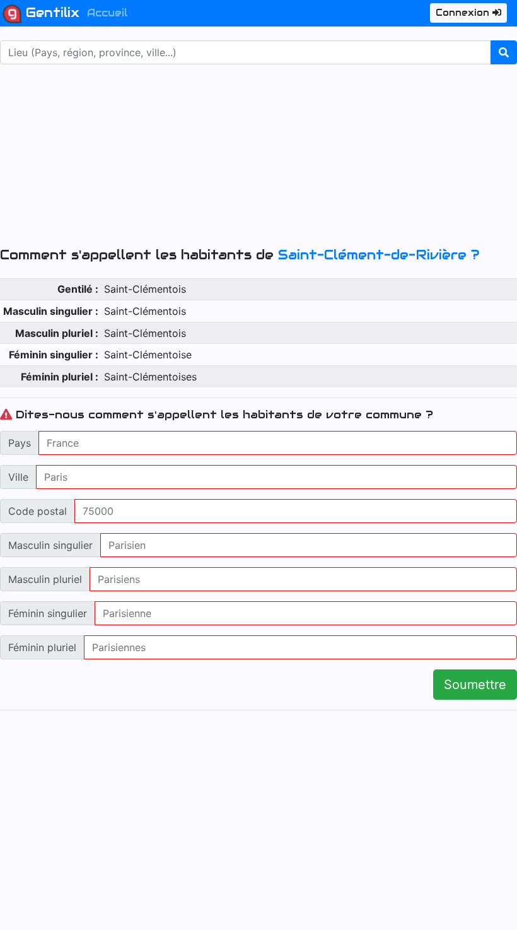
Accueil (107, 13)
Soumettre (475, 684)
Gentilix (50, 12)
